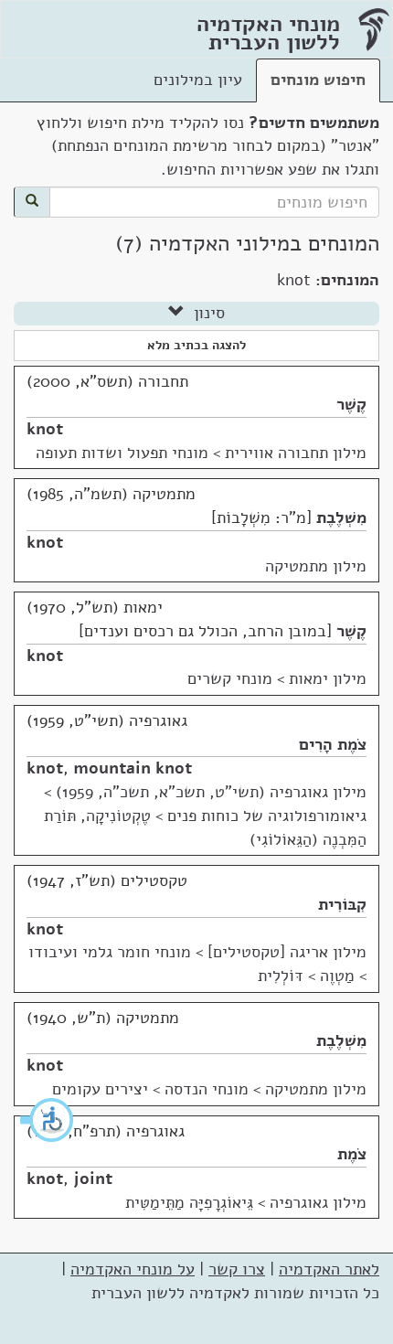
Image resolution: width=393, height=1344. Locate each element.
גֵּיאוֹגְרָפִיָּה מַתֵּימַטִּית (189, 1202)
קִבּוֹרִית (342, 904)
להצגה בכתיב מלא (196, 345)
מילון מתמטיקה (315, 566)
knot (45, 429)
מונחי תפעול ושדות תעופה (122, 453)
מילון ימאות (327, 678)
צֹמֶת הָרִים (332, 744)
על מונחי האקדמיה (132, 1269)
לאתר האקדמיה (329, 1269)
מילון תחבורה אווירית (295, 453)
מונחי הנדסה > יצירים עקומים (150, 1089)
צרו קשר (236, 1269)
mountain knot (132, 768)
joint (92, 1178)
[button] (47, 1120)
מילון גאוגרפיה (318, 1202)
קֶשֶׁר (351, 404)
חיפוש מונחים (318, 80)
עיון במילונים (198, 80)
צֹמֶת (351, 1154)
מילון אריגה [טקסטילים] (286, 952)
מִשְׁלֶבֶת (341, 517)
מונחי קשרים (229, 678)
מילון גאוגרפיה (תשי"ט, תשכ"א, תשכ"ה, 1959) (211, 792)
